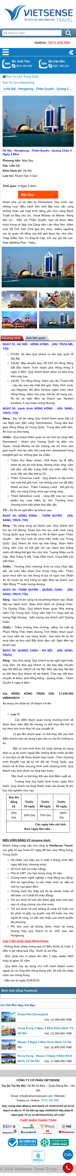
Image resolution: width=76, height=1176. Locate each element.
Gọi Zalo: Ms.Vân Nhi (43, 64)
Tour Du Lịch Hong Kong (18, 82)
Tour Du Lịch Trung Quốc (22, 76)
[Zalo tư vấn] (68, 1155)
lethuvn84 (14, 66)
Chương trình (11, 338)
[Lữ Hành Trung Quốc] (4, 76)
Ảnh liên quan (36, 337)
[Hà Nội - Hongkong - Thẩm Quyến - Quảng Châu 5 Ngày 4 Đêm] (38, 268)
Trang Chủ (38, 13)
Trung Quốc (37, 427)
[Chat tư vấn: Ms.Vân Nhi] (50, 66)
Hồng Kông (66, 363)
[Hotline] (68, 1168)
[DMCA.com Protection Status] (38, 1161)
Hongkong (17, 935)
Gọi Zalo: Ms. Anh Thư (6, 64)
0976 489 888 (59, 43)
